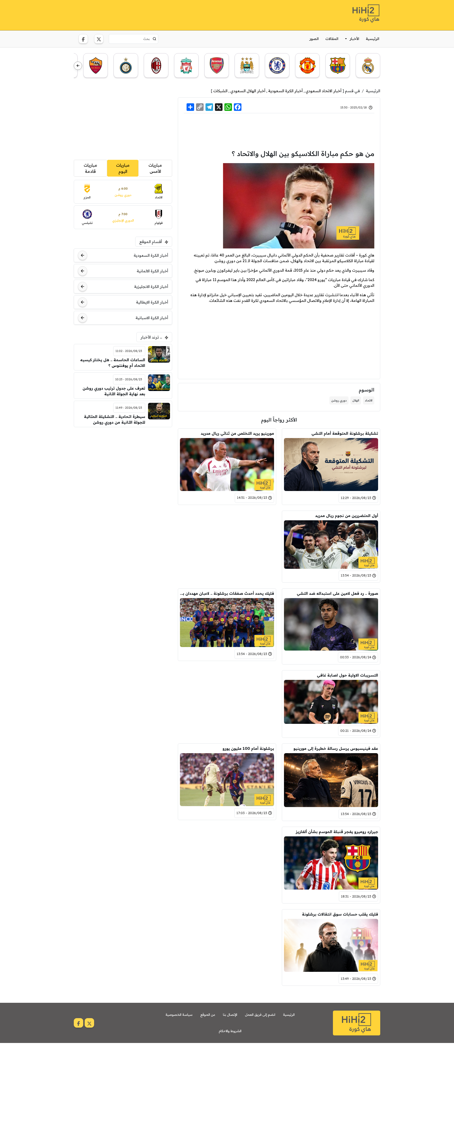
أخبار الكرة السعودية (285, 90)
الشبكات (220, 90)
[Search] (154, 39)
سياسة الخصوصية (179, 1014)
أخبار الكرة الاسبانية (151, 317)
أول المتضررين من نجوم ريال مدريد (346, 515)
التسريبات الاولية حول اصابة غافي (347, 675)
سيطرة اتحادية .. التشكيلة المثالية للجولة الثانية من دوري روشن (114, 419)
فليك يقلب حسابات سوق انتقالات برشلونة (340, 914)
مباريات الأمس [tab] (155, 168)
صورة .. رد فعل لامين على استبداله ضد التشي (337, 593)
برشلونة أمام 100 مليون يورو (248, 748)
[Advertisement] (160, 14)
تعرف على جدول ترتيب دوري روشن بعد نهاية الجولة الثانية (114, 391)
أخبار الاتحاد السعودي (323, 90)
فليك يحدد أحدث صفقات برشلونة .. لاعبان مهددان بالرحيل (227, 593)
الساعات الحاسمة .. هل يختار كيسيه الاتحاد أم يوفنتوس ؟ (112, 362)
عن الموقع (207, 1014)
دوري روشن (339, 400)
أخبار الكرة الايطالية (152, 302)
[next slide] (78, 66)
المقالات (331, 38)
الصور (314, 38)
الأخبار (354, 38)
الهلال (355, 400)
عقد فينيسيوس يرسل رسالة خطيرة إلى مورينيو (335, 748)
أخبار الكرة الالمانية (152, 271)
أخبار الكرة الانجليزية (151, 286)
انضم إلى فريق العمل (260, 1014)
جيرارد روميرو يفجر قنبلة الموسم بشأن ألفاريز (337, 831)
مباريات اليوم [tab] (123, 168)
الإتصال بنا (230, 1014)
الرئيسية (372, 38)
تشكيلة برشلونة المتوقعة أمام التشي (344, 433)
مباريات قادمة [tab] (90, 168)
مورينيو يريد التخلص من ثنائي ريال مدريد (237, 433)
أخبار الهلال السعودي (247, 90)
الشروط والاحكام (230, 1031)
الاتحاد (368, 400)
